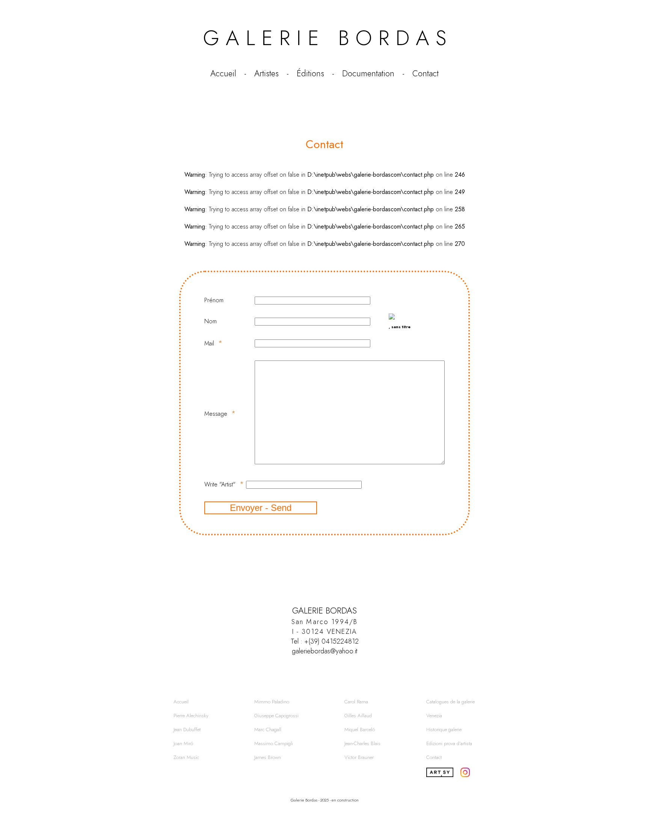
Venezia (434, 715)
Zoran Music (186, 757)
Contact (425, 73)
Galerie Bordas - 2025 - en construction (325, 800)
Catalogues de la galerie (450, 701)
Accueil (223, 73)
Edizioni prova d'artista (449, 743)
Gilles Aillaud (358, 715)
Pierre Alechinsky (191, 715)
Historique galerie (444, 729)
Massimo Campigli (273, 743)
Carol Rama (356, 701)
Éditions (310, 73)
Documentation (368, 73)
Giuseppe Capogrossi (276, 715)
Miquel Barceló (359, 729)
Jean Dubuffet (187, 729)
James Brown (267, 757)
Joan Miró (183, 743)
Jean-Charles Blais (362, 743)
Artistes (266, 73)
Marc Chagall (267, 729)
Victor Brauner (359, 757)
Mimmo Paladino (271, 701)
